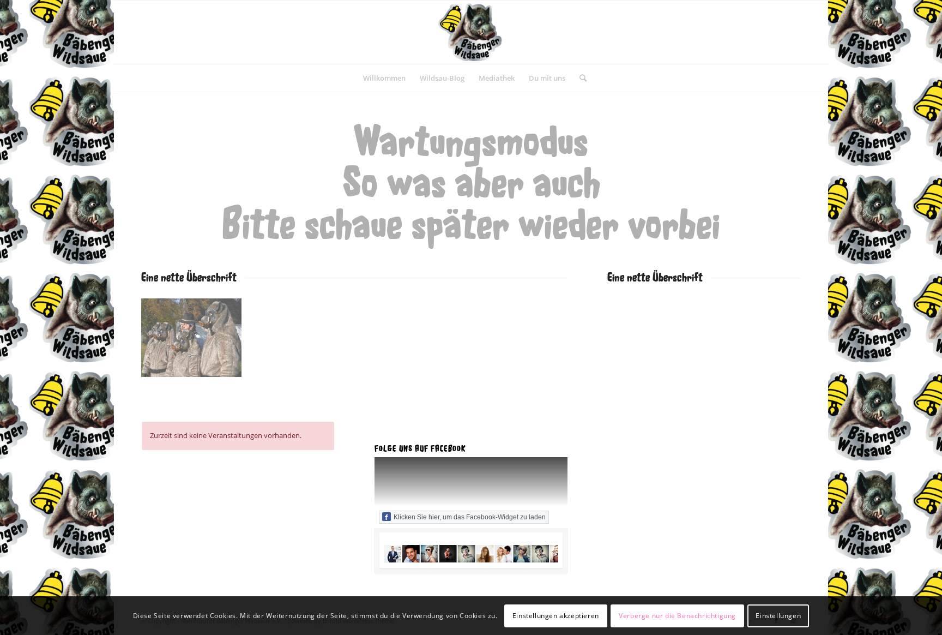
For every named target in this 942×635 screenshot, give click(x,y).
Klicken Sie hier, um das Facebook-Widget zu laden (470, 517)
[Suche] (579, 78)
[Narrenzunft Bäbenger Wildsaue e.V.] (471, 32)
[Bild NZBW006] (195, 341)
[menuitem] (384, 78)
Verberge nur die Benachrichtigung (677, 615)
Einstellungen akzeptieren (555, 615)
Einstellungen (778, 615)
